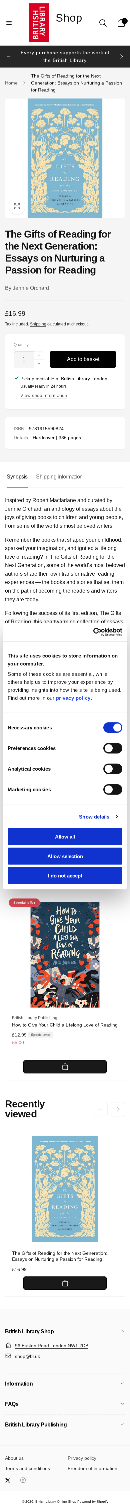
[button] (9, 23)
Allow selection (65, 856)
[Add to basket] (65, 1066)
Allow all (65, 837)
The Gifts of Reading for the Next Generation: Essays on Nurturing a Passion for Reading (59, 1256)
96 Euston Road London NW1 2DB (51, 1345)
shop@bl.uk (27, 1356)
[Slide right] (121, 57)
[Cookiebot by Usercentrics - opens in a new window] (93, 632)
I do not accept (65, 875)
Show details (94, 816)
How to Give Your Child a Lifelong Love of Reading (65, 1025)
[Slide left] (9, 57)
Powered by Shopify (92, 1501)
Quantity (21, 345)
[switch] (112, 748)
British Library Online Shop (55, 1501)
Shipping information (59, 476)
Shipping (38, 324)
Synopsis (17, 476)
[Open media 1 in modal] (65, 158)
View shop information (43, 395)
